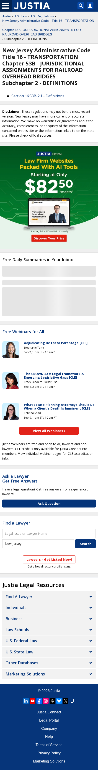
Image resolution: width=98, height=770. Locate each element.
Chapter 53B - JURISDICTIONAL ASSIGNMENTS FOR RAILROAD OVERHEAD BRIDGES (41, 32)
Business (14, 618)
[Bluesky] (59, 701)
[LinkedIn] (26, 701)
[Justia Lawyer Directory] (72, 701)
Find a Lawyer (16, 523)
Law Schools (17, 629)
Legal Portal (49, 720)
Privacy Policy (49, 753)
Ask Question (49, 503)
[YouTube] (32, 701)
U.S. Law (20, 16)
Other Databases (21, 662)
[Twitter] (65, 701)
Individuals (15, 607)
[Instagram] (46, 701)
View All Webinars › (49, 430)
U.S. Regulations (42, 16)
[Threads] (52, 701)
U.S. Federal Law (21, 640)
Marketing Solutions (25, 674)
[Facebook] (39, 701)
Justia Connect (49, 712)
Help (49, 737)
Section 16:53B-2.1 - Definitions (37, 95)
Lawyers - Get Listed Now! (49, 559)
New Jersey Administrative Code (25, 20)
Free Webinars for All (23, 331)
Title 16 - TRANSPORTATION (73, 20)
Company (49, 728)
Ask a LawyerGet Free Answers (20, 478)
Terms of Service (49, 745)
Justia (6, 16)
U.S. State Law (19, 652)
